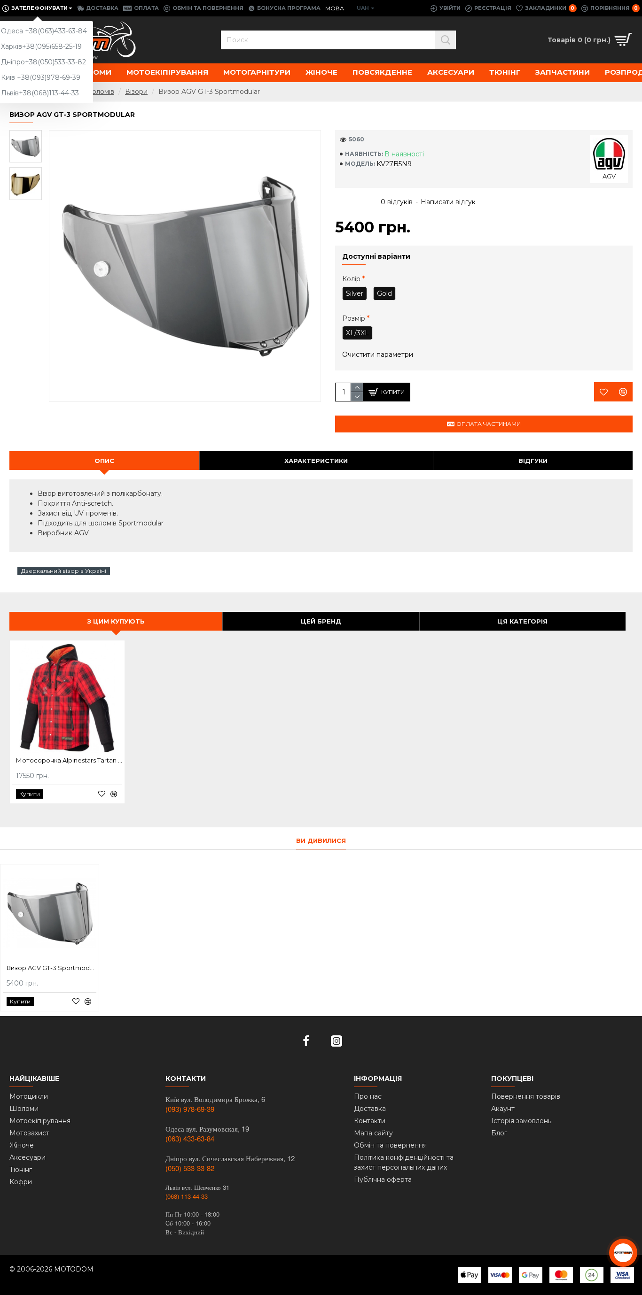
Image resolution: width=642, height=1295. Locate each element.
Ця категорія (522, 621)
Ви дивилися (321, 840)
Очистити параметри (377, 354)
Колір (351, 279)
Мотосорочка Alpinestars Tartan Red (69, 760)
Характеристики (316, 460)
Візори (136, 91)
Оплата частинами (488, 423)
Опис (104, 460)
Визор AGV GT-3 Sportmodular (51, 967)
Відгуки (533, 460)
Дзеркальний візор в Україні (63, 570)
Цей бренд (321, 621)
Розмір (353, 318)
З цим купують (116, 621)
